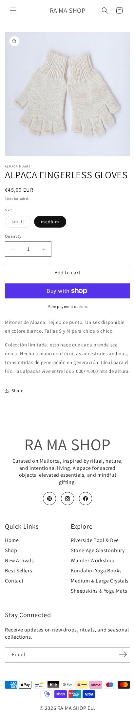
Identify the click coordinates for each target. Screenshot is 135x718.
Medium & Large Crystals (100, 580)
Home (12, 540)
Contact (14, 580)
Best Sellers (18, 570)
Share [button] (17, 390)
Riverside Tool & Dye (95, 540)
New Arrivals (19, 560)
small (21, 223)
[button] (13, 10)
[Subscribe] (123, 654)
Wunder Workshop (93, 560)
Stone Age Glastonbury (98, 550)
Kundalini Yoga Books (96, 570)
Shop (11, 550)
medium (50, 222)
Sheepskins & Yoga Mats (99, 591)
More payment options (68, 306)
